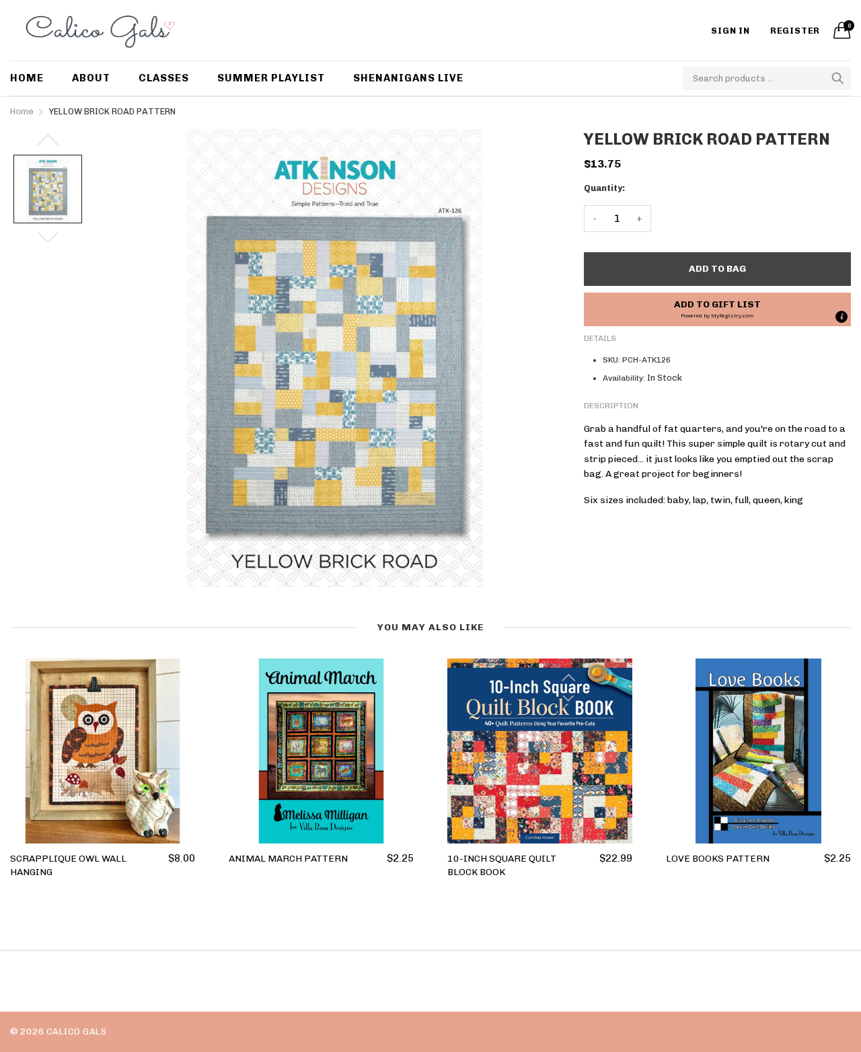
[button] (717, 309)
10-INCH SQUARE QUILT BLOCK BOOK (501, 865)
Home (27, 78)
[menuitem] (34, 78)
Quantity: (604, 188)
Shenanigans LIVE (408, 78)
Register (795, 31)
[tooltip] (841, 317)
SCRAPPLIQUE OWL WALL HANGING (68, 865)
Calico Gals (76, 1031)
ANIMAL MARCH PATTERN (288, 858)
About (91, 78)
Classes (164, 78)
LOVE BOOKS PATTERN (718, 858)
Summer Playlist (271, 78)
